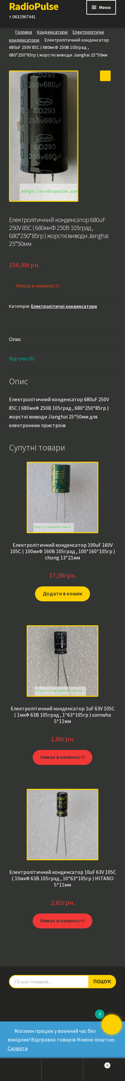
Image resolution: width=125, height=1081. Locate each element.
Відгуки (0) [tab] (21, 358)
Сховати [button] (18, 1048)
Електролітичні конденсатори (64, 306)
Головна (23, 32)
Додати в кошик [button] (62, 593)
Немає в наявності (62, 757)
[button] (105, 75)
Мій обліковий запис (21, 1069)
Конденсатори (52, 32)
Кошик (95, 1063)
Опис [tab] (15, 339)
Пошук (62, 1069)
